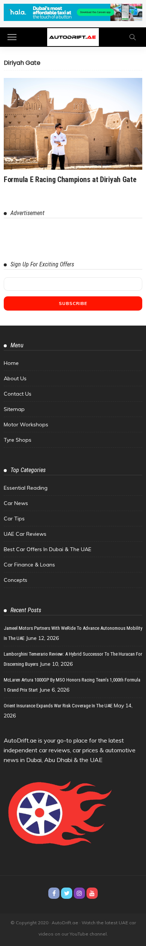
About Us (15, 378)
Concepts (15, 580)
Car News (16, 503)
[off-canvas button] (11, 37)
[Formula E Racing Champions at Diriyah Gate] (73, 124)
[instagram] (79, 893)
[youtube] (92, 893)
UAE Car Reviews (25, 534)
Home (11, 363)
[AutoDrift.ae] (73, 36)
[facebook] (54, 893)
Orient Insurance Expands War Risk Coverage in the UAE (58, 705)
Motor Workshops (26, 424)
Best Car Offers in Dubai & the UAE (47, 549)
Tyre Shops (17, 439)
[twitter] (66, 893)
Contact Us (17, 393)
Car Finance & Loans (29, 564)
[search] (132, 37)
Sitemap (14, 409)
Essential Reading (26, 487)
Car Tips (14, 518)
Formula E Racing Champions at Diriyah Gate (70, 179)
